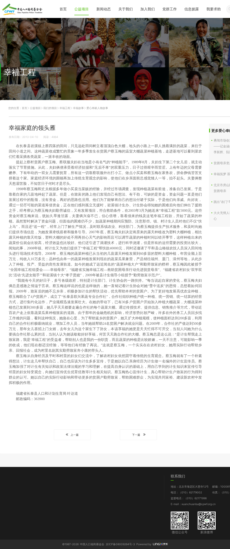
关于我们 (125, 9)
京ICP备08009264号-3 (120, 544)
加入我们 (147, 9)
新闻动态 (103, 9)
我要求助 (213, 9)
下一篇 (136, 434)
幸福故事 (78, 108)
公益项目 (81, 9)
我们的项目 (50, 108)
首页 (63, 9)
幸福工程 (65, 108)
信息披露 (191, 9)
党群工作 (169, 9)
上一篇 (75, 434)
